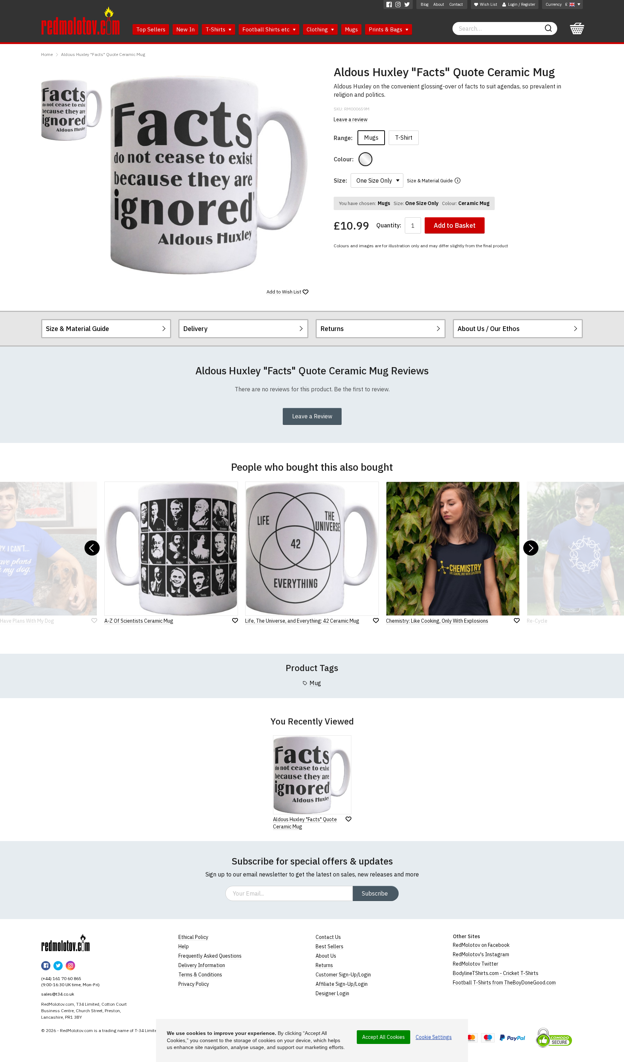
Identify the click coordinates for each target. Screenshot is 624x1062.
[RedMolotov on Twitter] (407, 4)
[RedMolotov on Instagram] (398, 4)
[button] (92, 548)
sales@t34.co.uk (57, 994)
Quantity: (388, 225)
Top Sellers (150, 29)
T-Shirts (216, 29)
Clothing (318, 29)
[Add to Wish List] (348, 819)
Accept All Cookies (383, 1037)
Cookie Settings (434, 1037)
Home (47, 54)
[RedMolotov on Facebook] (389, 4)
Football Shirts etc (266, 29)
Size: (340, 180)
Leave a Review (312, 416)
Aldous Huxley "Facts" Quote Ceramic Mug (103, 54)
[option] (72, 110)
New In (185, 29)
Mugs (351, 29)
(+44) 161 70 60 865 (61, 978)
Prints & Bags (386, 29)
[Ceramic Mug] (365, 159)
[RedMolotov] (65, 942)
